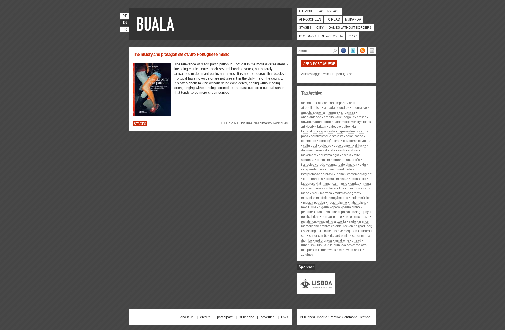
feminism (323, 160)
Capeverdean (347, 131)
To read (333, 19)
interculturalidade (339, 169)
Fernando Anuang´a (346, 160)
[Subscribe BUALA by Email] (372, 50)
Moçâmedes (339, 198)
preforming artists (357, 217)
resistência (309, 221)
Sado (352, 221)
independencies (312, 169)
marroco (326, 193)
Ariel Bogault (345, 117)
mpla (354, 198)
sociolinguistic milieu (318, 231)
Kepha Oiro (358, 179)
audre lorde (322, 122)
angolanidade (311, 117)
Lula (341, 188)
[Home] (156, 24)
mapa (305, 193)
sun (303, 236)
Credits (205, 317)
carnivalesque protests (327, 136)
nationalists (358, 202)
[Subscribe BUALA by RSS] (362, 50)
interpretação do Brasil (317, 174)
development (343, 145)
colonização (354, 136)
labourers (308, 183)
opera (335, 207)
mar (314, 193)
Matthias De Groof (347, 193)
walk (332, 250)
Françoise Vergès (313, 164)
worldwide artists (350, 250)
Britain (321, 127)
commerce (308, 141)
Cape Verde (327, 131)
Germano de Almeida (342, 164)
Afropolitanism (311, 108)
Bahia (338, 122)
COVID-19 (364, 141)
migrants (307, 198)
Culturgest (310, 145)
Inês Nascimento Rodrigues (267, 123)
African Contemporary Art (335, 103)
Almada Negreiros (336, 108)
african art (308, 103)
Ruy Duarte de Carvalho (321, 36)
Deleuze (325, 145)
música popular (314, 202)
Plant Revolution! (327, 212)
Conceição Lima (329, 141)
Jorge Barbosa (313, 179)
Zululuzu (307, 255)
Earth (341, 150)
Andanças (348, 112)
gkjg (363, 164)
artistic (361, 117)
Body (352, 36)
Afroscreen (310, 19)
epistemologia (329, 155)
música (365, 198)
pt (125, 16)
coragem (349, 141)
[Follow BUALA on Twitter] (353, 50)
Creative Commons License (349, 317)
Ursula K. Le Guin (328, 245)
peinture (307, 212)
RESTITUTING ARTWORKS (332, 221)
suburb (365, 231)
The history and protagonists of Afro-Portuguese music (181, 54)
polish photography (355, 212)
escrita (346, 155)
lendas (354, 183)
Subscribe (246, 317)
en (125, 22)
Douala (330, 150)
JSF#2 (344, 179)
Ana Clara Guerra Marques (319, 112)
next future (308, 207)
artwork (306, 122)
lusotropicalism (357, 188)
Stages (305, 27)
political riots (310, 217)
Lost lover (330, 188)
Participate (225, 317)
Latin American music (332, 183)
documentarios (311, 150)
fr (125, 29)
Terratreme (342, 240)
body (311, 127)
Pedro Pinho (351, 207)
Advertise (268, 317)
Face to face (328, 11)
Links (284, 317)
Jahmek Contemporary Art (353, 174)
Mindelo (322, 198)
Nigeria (324, 207)
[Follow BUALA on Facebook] (343, 50)
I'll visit (305, 11)
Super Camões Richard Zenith (329, 236)
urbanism (308, 245)
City (320, 27)
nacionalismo (337, 202)
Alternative (359, 108)
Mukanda (353, 19)
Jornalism (332, 179)
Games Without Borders (350, 27)
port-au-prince (332, 217)
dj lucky (360, 145)
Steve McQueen (346, 231)
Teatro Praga (323, 240)
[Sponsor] (316, 291)
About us (187, 317)
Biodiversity (352, 122)
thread (356, 240)
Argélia (329, 117)
